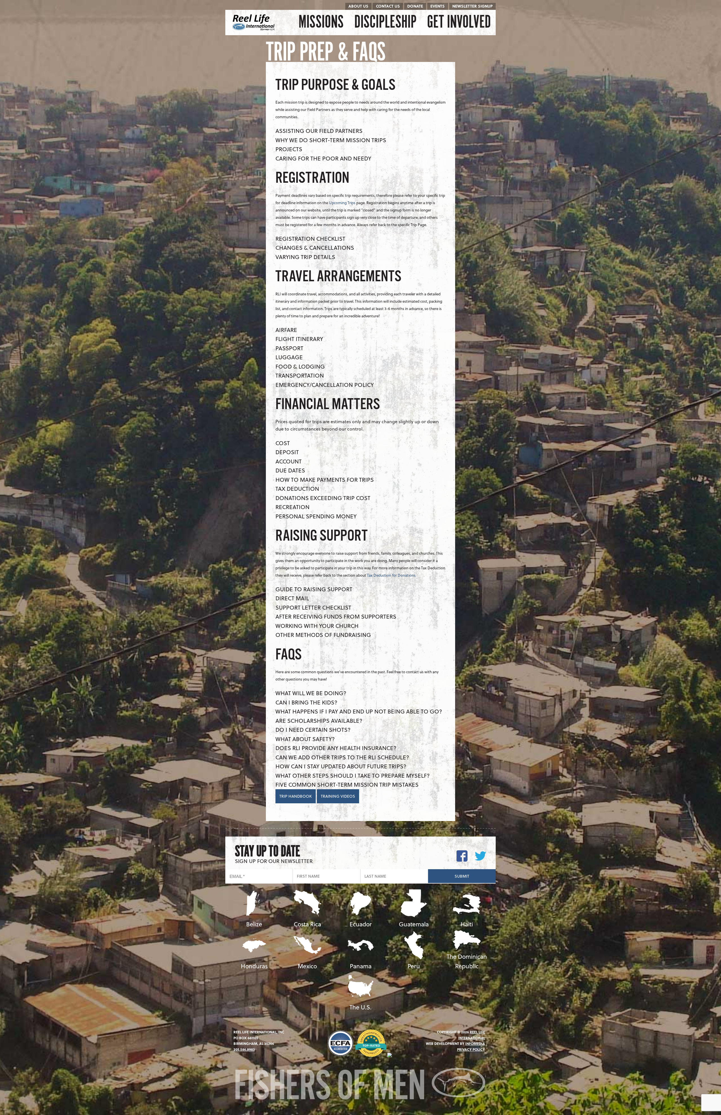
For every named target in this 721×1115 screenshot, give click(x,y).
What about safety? (305, 739)
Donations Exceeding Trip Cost (322, 498)
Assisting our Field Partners (318, 130)
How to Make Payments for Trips (324, 479)
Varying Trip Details (305, 257)
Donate (415, 6)
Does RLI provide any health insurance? (336, 748)
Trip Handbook (295, 796)
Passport (289, 348)
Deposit (287, 452)
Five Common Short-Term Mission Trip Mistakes (347, 784)
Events (437, 6)
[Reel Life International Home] (254, 22)
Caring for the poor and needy (323, 158)
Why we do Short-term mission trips (330, 140)
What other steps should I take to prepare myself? (352, 775)
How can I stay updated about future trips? (340, 766)
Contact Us (388, 6)
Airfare (286, 329)
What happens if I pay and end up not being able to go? (358, 711)
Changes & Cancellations (314, 247)
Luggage (289, 357)
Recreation (292, 507)
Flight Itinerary (299, 338)
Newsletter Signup (472, 6)
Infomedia (475, 1043)
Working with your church (317, 625)
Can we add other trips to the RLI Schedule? (342, 757)
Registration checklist (310, 238)
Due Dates (290, 470)
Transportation (299, 375)
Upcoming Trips (342, 202)
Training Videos (338, 796)
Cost (282, 443)
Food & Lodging (300, 366)
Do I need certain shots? (313, 729)
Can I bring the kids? (306, 702)
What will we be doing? (310, 693)
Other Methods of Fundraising (323, 634)
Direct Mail (292, 598)
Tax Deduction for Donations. (392, 575)
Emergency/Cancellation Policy (324, 384)
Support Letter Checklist (313, 607)
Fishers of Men (332, 1087)
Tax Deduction (297, 488)
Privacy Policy (471, 1049)
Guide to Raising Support (313, 589)
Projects (288, 149)
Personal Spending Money (316, 516)
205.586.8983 (244, 1049)
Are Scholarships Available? (318, 720)
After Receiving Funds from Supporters (335, 616)
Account (288, 461)
